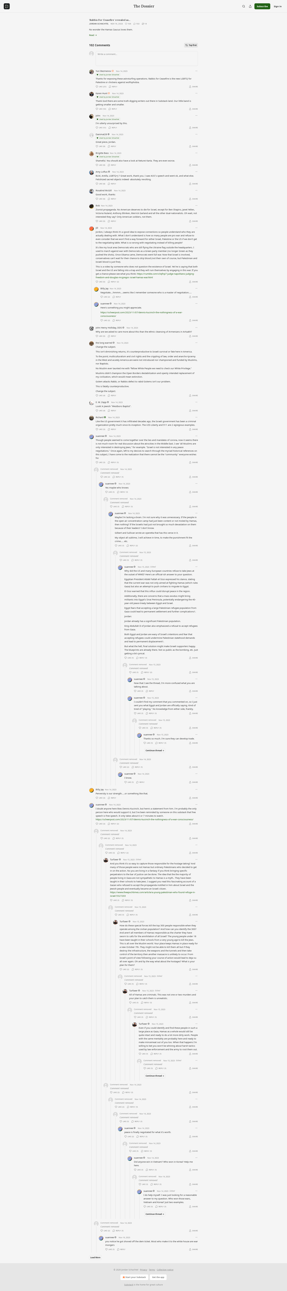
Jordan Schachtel (99, 24)
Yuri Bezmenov (103, 70)
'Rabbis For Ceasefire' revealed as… (109, 19)
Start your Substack (135, 1277)
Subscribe (262, 6)
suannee (104, 303)
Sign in (278, 6)
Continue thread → (155, 750)
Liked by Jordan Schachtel (109, 74)
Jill (97, 227)
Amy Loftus (101, 171)
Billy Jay (104, 288)
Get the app (158, 1277)
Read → (93, 35)
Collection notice (165, 1269)
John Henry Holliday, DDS (109, 327)
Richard (99, 417)
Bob (98, 205)
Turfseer (114, 859)
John (98, 115)
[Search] (244, 6)
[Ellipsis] (196, 71)
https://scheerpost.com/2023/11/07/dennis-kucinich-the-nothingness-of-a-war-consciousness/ (144, 819)
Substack (128, 1284)
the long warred (104, 342)
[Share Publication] (250, 6)
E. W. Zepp (101, 402)
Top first (193, 45)
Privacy (143, 1269)
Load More (95, 1257)
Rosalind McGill (104, 190)
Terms (152, 1269)
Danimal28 (101, 134)
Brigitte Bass (102, 152)
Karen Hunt (101, 93)
